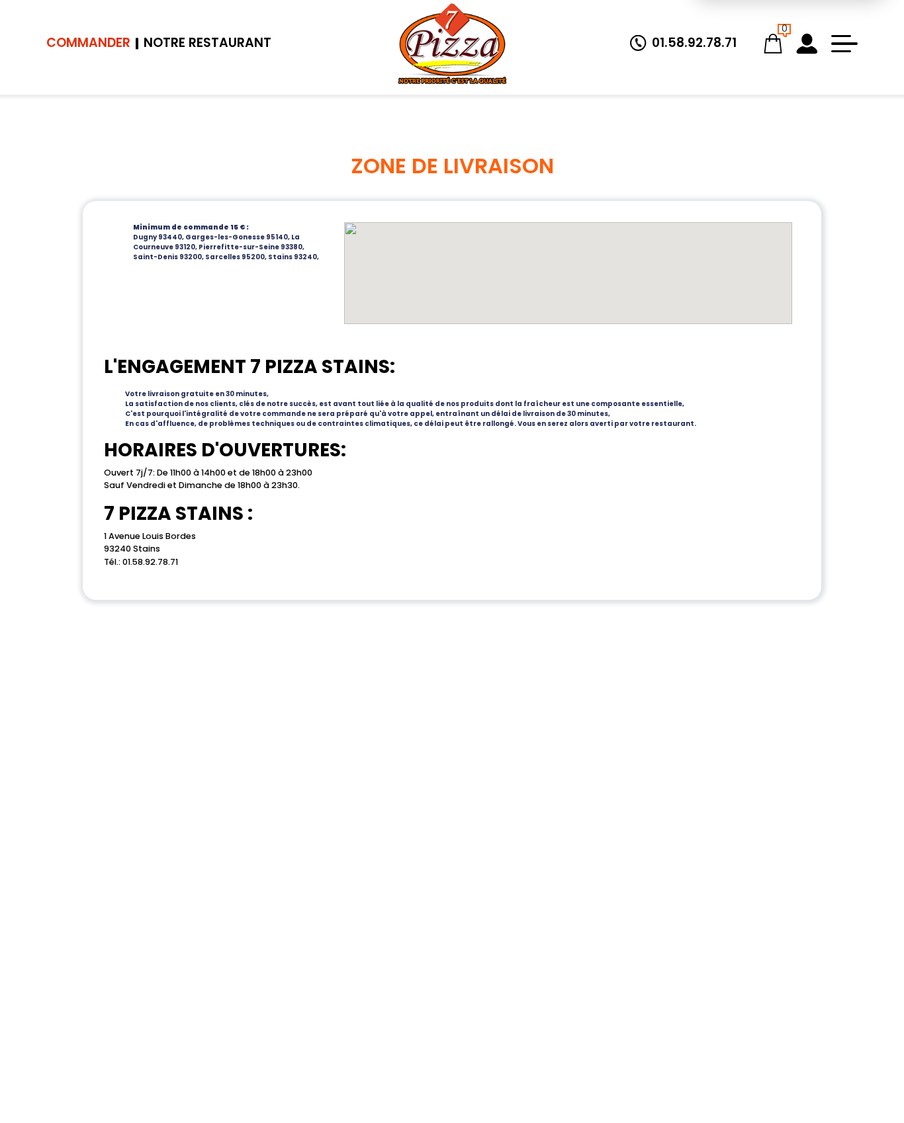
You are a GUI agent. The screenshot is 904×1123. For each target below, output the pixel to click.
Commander (88, 43)
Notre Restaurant (207, 43)
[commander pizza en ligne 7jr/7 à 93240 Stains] (452, 43)
